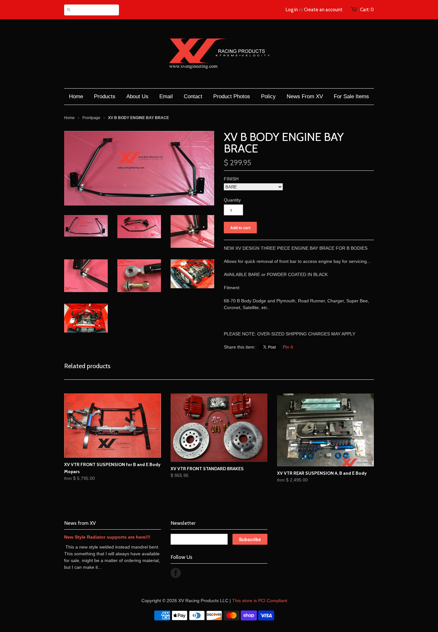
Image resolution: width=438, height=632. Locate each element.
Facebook (176, 573)
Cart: (367, 10)
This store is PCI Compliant (259, 600)
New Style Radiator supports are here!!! (107, 537)
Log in (292, 10)
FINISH (231, 178)
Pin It (288, 347)
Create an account (323, 10)
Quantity (232, 200)
